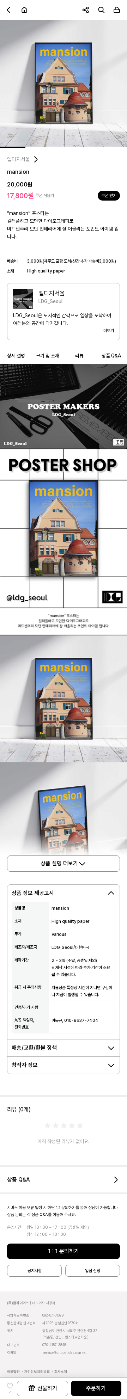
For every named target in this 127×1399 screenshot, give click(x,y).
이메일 (12, 1352)
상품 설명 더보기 (59, 863)
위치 (10, 1331)
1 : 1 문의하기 (63, 1251)
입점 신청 (92, 1270)
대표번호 (13, 1345)
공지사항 (35, 1270)
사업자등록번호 (18, 1315)
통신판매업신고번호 (21, 1323)
